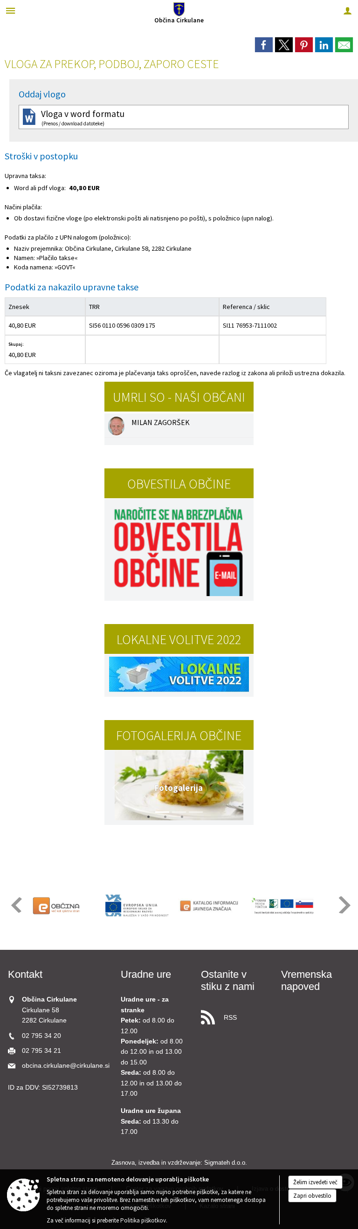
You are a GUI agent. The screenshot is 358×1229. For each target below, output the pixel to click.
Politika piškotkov (143, 1220)
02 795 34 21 (41, 1050)
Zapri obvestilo (312, 1196)
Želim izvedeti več (315, 1182)
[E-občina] (64, 906)
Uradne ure (146, 974)
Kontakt (25, 974)
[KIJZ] (209, 906)
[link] (264, 44)
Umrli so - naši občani (179, 397)
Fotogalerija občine (178, 735)
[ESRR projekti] (137, 906)
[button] (115, 787)
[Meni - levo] (10, 10)
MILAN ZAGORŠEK (160, 422)
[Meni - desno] (347, 10)
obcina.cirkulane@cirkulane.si (66, 1065)
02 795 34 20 (41, 1035)
